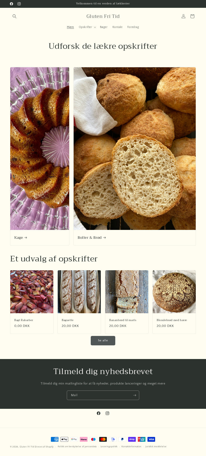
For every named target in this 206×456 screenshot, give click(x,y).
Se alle (103, 340)
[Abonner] (134, 395)
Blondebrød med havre (172, 320)
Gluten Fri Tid (27, 447)
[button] (14, 16)
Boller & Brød (90, 237)
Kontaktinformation (132, 446)
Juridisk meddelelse (156, 446)
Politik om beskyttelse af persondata (77, 446)
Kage (18, 237)
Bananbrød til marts (122, 320)
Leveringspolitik (109, 446)
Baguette (68, 320)
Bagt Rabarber (23, 320)
